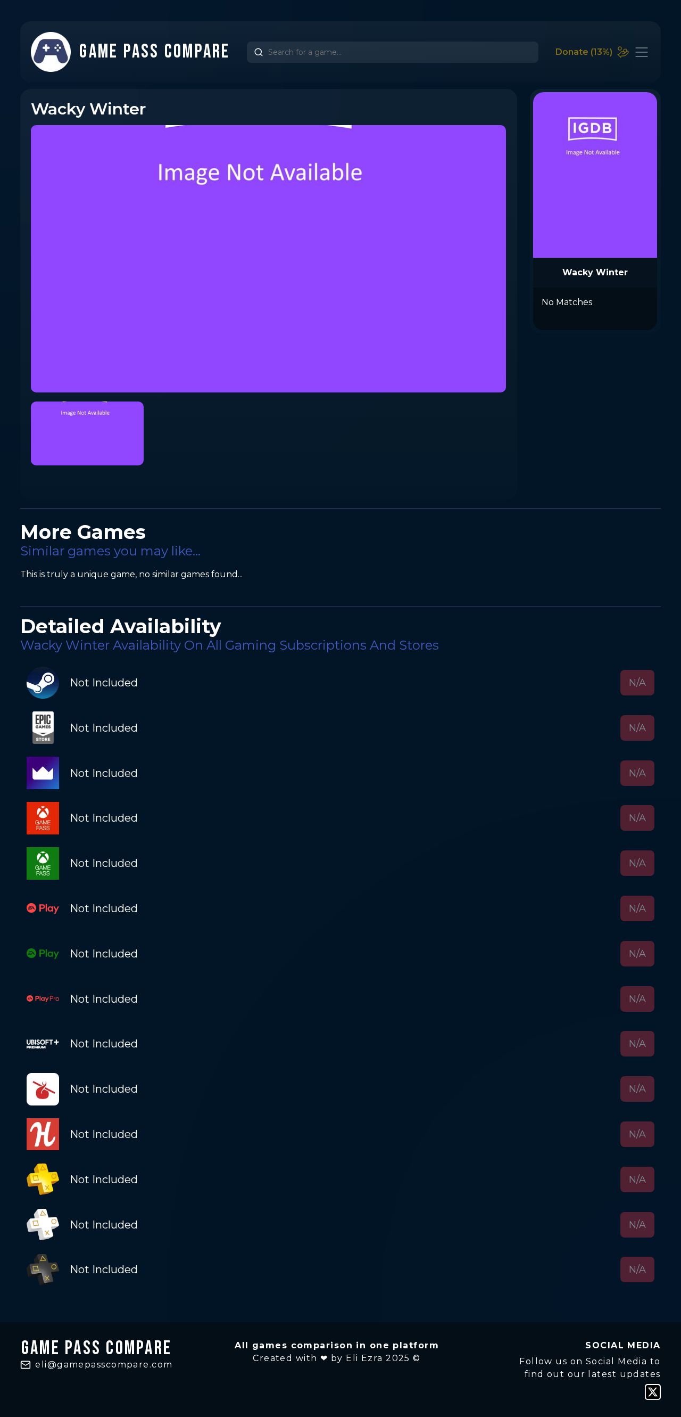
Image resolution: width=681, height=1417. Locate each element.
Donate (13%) (583, 52)
